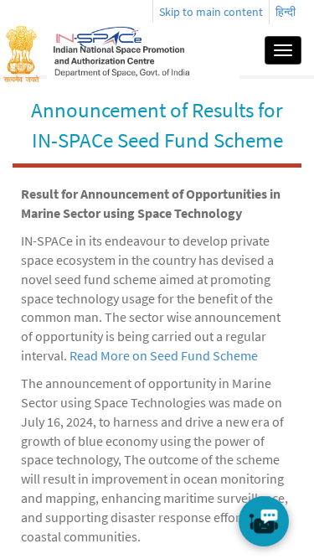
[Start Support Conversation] (264, 521)
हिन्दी (285, 11)
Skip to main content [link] (211, 11)
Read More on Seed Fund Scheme (163, 355)
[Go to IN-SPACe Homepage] (143, 50)
